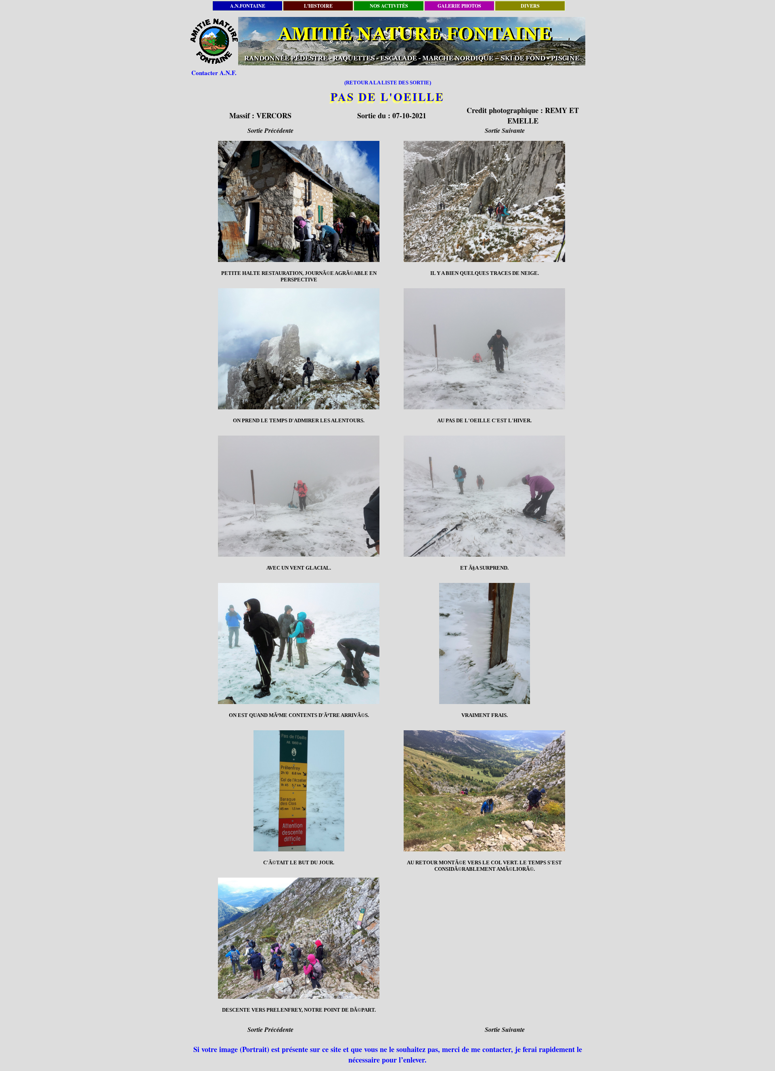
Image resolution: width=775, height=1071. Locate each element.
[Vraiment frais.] (484, 643)
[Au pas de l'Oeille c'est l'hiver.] (484, 348)
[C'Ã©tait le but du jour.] (299, 790)
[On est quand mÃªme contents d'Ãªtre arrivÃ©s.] (299, 643)
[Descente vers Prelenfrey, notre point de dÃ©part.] (299, 938)
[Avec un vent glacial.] (299, 496)
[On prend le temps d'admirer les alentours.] (299, 348)
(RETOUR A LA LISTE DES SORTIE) (387, 83)
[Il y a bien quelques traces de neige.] (484, 201)
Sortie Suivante (505, 130)
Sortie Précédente (270, 130)
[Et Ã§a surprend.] (484, 496)
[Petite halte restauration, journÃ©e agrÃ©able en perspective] (299, 201)
